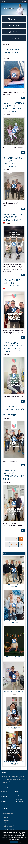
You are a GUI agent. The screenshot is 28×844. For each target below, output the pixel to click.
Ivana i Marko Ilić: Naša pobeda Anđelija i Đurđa (13, 217)
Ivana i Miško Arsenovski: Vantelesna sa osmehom (14, 585)
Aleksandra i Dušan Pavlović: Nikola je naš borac (14, 657)
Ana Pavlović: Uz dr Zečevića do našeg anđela (14, 691)
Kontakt (15, 32)
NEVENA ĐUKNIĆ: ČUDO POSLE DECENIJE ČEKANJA (12, 283)
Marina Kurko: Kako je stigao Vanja (11, 52)
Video (5, 553)
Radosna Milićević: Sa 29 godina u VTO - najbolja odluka (14, 621)
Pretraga (5, 794)
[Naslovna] (3, 43)
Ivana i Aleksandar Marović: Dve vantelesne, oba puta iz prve (13, 107)
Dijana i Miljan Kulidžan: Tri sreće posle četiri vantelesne (13, 410)
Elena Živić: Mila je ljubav (14, 727)
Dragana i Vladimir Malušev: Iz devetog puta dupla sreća (13, 162)
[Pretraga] (22, 1)
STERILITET (18, 791)
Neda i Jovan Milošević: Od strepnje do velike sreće (13, 474)
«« (6, 538)
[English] (25, 1)
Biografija (15, 19)
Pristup (3, 1)
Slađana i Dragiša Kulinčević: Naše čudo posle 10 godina (14, 762)
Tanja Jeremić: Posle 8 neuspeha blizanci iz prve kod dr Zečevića (12, 347)
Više (23, 97)
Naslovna (5, 791)
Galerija (15, 25)
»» (21, 544)
